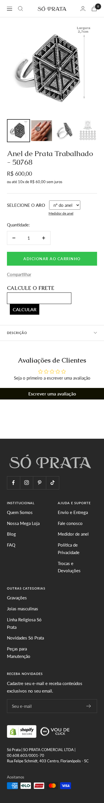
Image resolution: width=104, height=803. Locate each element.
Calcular (24, 309)
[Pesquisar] (20, 8)
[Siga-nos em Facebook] (13, 482)
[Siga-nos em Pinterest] (39, 482)
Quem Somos (20, 512)
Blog (11, 533)
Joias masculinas (22, 608)
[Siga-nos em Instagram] (26, 482)
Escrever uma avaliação (52, 393)
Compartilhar (19, 274)
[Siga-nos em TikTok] (52, 482)
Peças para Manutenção (18, 652)
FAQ (11, 544)
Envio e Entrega (73, 512)
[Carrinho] (94, 8)
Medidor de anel (61, 213)
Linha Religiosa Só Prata (24, 623)
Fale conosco (70, 523)
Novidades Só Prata (25, 637)
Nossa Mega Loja (23, 523)
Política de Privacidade (68, 548)
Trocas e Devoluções (69, 567)
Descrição (17, 333)
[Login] (83, 8)
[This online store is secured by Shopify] (22, 730)
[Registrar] (88, 706)
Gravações (17, 597)
